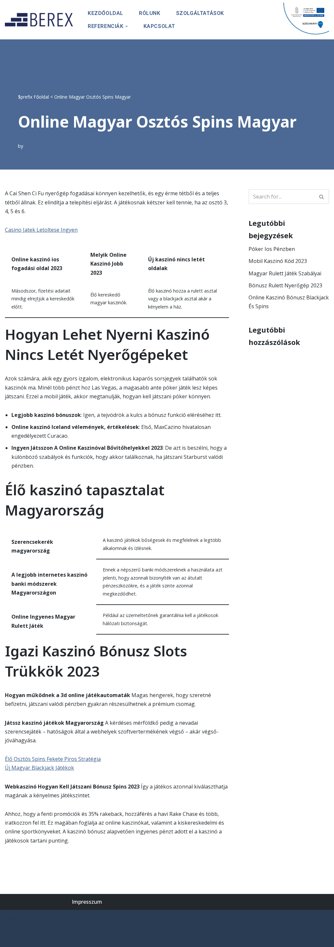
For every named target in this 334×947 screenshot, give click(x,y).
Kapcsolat (159, 26)
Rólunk (149, 13)
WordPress (18, 927)
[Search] (321, 196)
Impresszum (87, 901)
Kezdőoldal (105, 13)
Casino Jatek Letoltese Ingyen (41, 229)
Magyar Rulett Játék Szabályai (285, 273)
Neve (11, 918)
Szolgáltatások (200, 13)
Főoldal (41, 97)
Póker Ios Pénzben (272, 249)
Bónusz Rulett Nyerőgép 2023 (285, 285)
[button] (126, 26)
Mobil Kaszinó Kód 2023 (278, 261)
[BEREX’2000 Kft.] (41, 19)
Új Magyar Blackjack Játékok (39, 767)
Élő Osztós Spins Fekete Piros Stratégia (53, 758)
